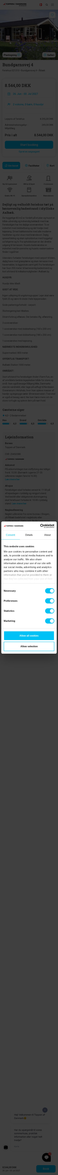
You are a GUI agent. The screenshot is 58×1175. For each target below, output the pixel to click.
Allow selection (29, 646)
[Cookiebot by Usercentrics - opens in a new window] (41, 526)
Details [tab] (29, 534)
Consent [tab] (10, 534)
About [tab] (47, 534)
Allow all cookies (29, 635)
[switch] (49, 600)
